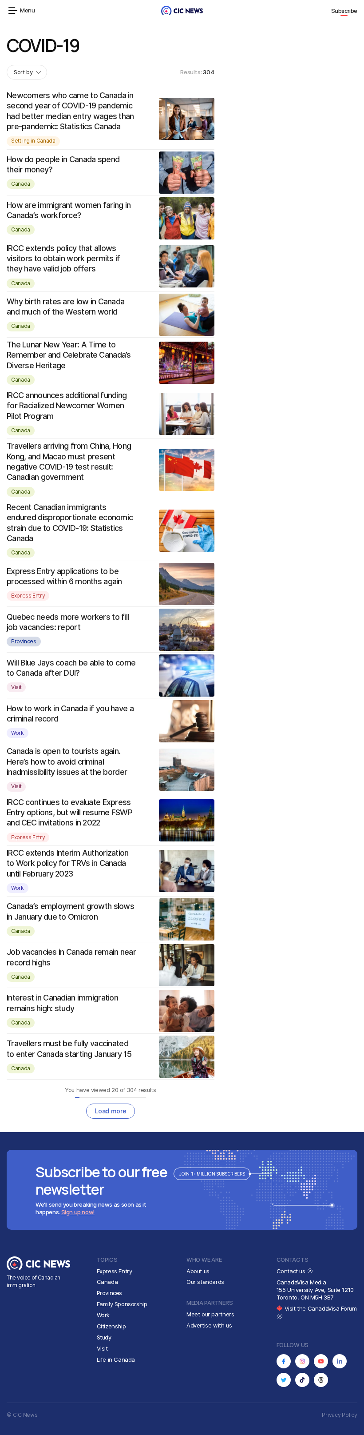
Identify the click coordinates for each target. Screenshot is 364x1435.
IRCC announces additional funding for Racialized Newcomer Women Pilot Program (67, 406)
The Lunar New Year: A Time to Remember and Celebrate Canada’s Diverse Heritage (69, 355)
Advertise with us (209, 1325)
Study (104, 1337)
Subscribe (344, 10)
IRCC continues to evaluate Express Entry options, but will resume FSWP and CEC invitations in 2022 (69, 812)
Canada (20, 183)
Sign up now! (78, 1212)
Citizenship (111, 1326)
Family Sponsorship (122, 1303)
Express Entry (28, 595)
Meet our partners (210, 1314)
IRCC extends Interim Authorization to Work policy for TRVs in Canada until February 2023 (68, 863)
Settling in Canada (33, 140)
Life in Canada (116, 1359)
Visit (16, 687)
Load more (110, 1111)
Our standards (205, 1281)
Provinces (23, 641)
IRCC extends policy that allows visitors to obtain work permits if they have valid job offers (63, 258)
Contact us (292, 1271)
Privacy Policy (339, 1414)
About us (198, 1271)
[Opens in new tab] (284, 1361)
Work (17, 732)
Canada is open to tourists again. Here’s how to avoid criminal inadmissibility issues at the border (67, 761)
